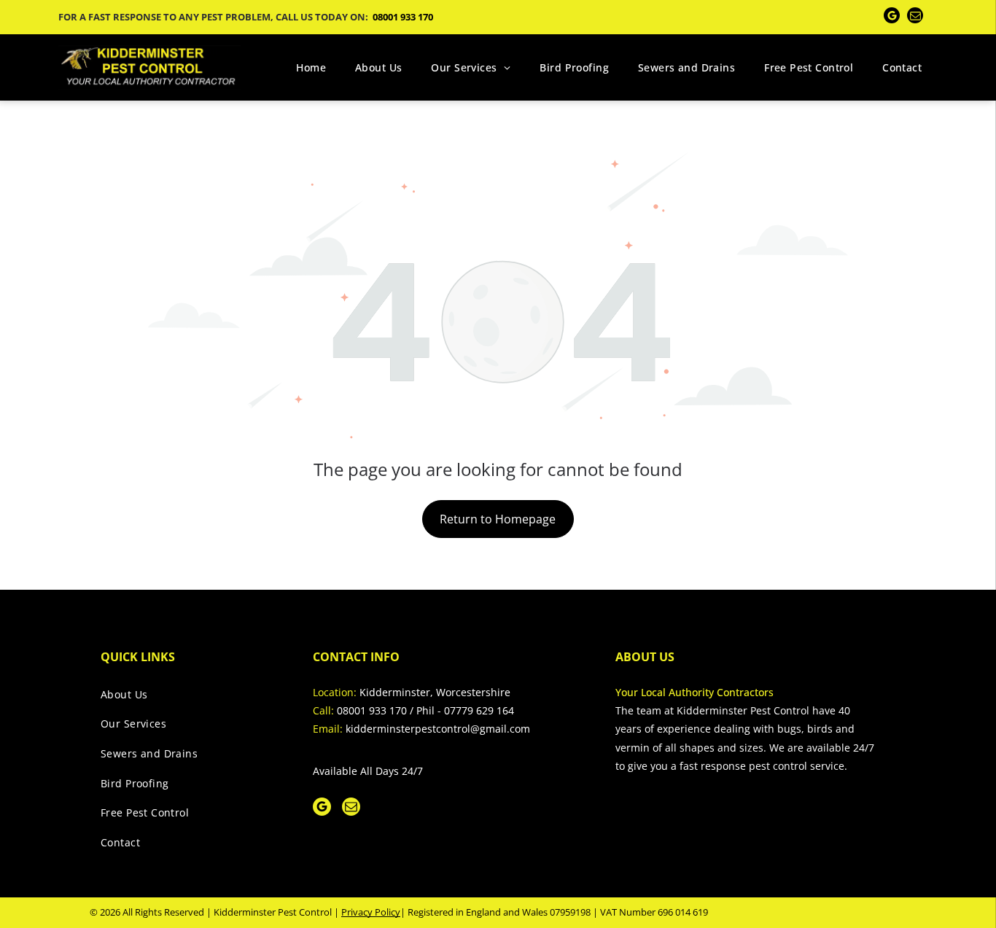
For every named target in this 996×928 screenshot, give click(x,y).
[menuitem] (311, 67)
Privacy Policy (370, 912)
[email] (915, 17)
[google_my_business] (892, 17)
